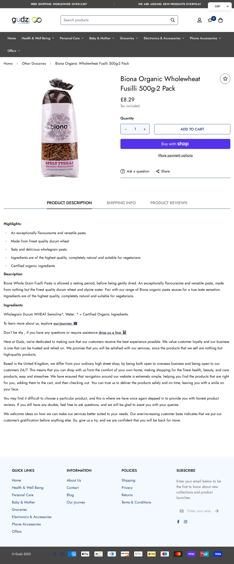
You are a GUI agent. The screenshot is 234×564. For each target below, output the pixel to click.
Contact (73, 487)
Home (12, 38)
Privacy (127, 487)
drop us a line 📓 (113, 332)
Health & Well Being (36, 38)
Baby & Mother (100, 38)
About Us (74, 480)
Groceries (127, 38)
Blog (70, 495)
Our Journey (76, 502)
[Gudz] (27, 20)
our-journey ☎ (65, 323)
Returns (127, 495)
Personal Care (70, 38)
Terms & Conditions (136, 502)
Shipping (128, 480)
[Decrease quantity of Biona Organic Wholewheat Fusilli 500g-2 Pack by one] (125, 129)
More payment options (175, 155)
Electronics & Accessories (162, 38)
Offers (12, 50)
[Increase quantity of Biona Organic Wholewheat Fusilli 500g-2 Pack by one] (144, 129)
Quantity (127, 118)
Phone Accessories (203, 38)
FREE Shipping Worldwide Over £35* (59, 4)
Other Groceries (34, 63)
